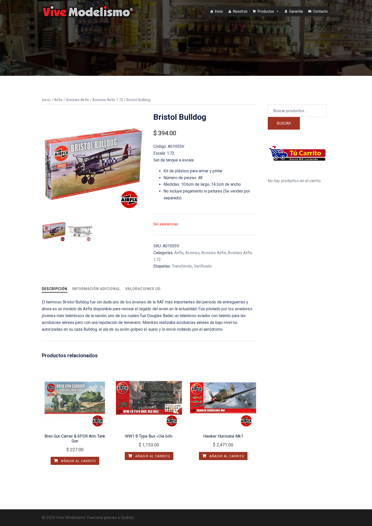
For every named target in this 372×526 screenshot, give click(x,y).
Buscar (284, 123)
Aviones (192, 252)
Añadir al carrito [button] (78, 461)
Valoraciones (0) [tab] (143, 289)
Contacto (320, 11)
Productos (266, 11)
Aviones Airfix (77, 100)
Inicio (219, 11)
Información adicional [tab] (96, 289)
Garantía (296, 11)
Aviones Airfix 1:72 (107, 100)
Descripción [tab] (54, 289)
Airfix (58, 100)
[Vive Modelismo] (87, 11)
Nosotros (240, 11)
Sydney (127, 517)
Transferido (182, 266)
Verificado (203, 266)
